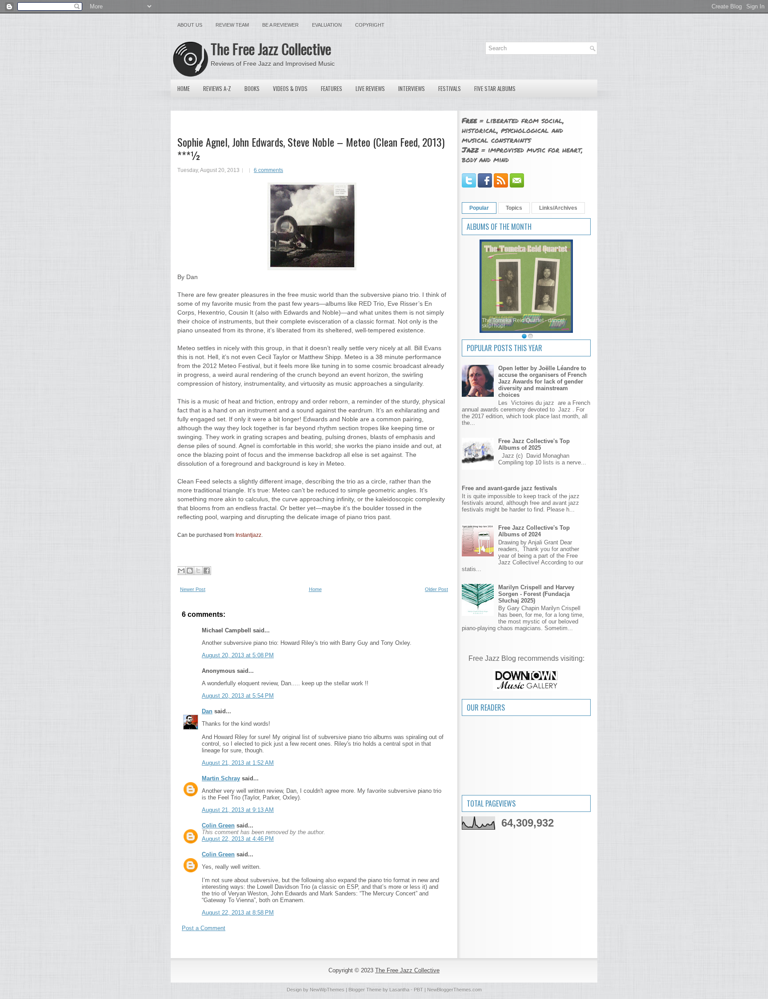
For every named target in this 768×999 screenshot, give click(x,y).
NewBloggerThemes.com (454, 989)
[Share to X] (198, 570)
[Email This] (181, 570)
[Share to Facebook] (206, 570)
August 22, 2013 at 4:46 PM (238, 838)
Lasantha (399, 989)
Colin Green (218, 825)
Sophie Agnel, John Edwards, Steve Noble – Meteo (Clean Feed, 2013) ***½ (310, 148)
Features (331, 88)
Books (252, 88)
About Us (189, 25)
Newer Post (192, 589)
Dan (207, 711)
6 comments (268, 170)
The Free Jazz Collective (271, 48)
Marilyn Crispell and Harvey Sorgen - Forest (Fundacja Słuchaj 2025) (536, 594)
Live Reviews (370, 88)
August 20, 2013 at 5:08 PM (238, 655)
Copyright (369, 25)
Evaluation (327, 25)
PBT (418, 989)
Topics (514, 208)
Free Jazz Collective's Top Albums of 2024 (534, 531)
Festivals (449, 88)
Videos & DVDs (290, 88)
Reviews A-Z (217, 88)
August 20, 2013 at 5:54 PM (238, 695)
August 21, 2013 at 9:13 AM (238, 810)
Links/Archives (558, 208)
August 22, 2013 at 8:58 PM (238, 912)
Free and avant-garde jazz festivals (509, 488)
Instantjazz (248, 535)
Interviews (411, 88)
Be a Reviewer (280, 25)
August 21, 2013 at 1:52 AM (238, 762)
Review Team (232, 25)
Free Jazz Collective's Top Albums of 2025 (534, 444)
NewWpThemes (327, 989)
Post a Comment (203, 928)
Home (183, 88)
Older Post (436, 589)
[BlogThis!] (189, 570)
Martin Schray (221, 778)
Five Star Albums (495, 88)
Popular (479, 208)
